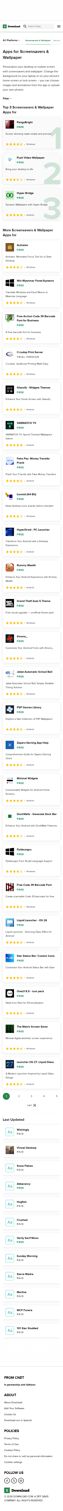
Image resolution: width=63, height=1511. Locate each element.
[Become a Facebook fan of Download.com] (7, 1480)
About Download (13, 1402)
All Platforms (10, 40)
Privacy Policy (11, 1438)
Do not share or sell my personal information (28, 1456)
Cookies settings (13, 1462)
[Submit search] (25, 26)
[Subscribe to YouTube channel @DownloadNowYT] (21, 1480)
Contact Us (10, 1414)
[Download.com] (11, 26)
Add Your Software (14, 1408)
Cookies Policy (12, 1450)
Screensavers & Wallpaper (38, 40)
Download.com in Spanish (18, 1420)
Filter (6, 98)
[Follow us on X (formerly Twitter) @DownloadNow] (14, 1480)
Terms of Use (11, 1444)
